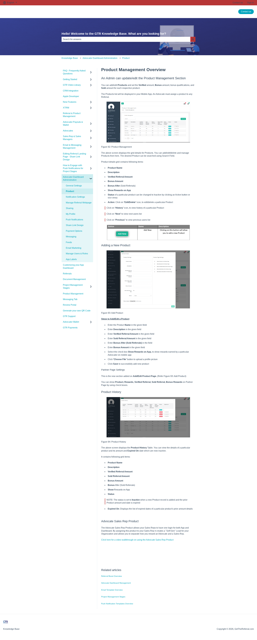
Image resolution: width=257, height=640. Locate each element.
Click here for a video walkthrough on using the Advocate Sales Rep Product (137, 540)
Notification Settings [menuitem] (75, 197)
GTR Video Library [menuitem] (72, 85)
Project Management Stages (113, 597)
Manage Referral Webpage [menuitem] (79, 202)
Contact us (238, 2)
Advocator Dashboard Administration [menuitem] (73, 178)
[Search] (192, 39)
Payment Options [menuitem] (74, 231)
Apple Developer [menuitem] (71, 96)
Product (126, 58)
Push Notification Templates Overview (117, 604)
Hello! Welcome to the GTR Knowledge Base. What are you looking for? (114, 33)
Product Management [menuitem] (73, 294)
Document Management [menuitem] (74, 279)
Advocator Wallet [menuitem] (71, 322)
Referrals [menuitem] (67, 273)
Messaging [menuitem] (71, 236)
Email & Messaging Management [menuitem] (72, 146)
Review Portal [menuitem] (69, 305)
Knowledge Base (70, 58)
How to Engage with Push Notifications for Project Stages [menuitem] (73, 168)
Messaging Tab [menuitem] (70, 299)
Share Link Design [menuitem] (75, 225)
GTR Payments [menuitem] (70, 327)
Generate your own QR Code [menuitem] (76, 311)
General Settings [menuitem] (74, 185)
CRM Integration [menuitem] (70, 91)
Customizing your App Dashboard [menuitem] (73, 266)
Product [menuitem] (70, 191)
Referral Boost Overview (111, 576)
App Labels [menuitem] (71, 259)
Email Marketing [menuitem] (73, 248)
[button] (91, 71)
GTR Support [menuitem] (69, 316)
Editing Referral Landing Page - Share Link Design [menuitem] (74, 157)
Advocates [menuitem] (68, 131)
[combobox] (126, 39)
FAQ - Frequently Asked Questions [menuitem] (74, 72)
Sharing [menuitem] (69, 208)
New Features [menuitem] (69, 102)
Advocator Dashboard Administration (100, 58)
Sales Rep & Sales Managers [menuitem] (72, 137)
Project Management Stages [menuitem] (73, 286)
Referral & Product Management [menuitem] (71, 114)
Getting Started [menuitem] (70, 79)
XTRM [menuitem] (66, 108)
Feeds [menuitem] (69, 242)
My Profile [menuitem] (70, 214)
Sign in (250, 2)
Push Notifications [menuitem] (74, 219)
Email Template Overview (112, 590)
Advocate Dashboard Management (116, 583)
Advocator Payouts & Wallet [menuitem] (73, 123)
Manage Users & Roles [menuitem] (77, 253)
